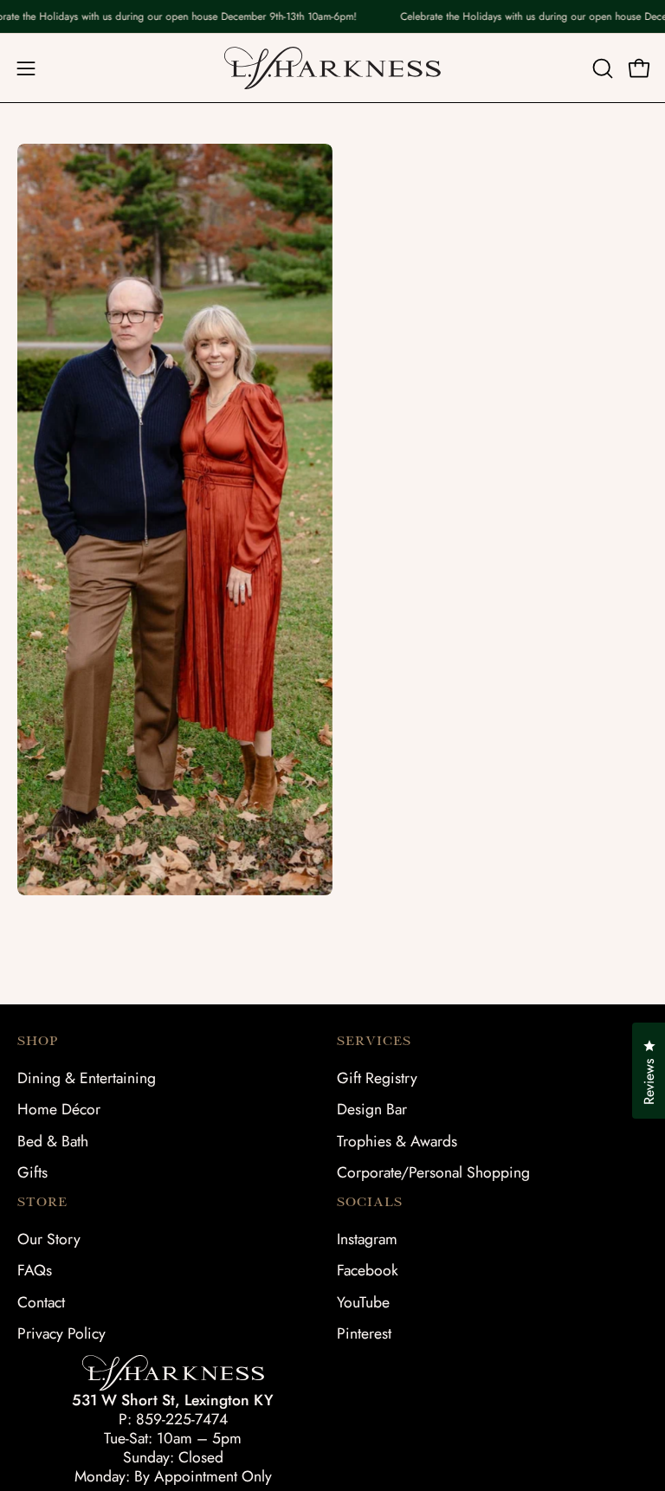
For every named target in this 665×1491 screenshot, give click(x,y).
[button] (601, 68)
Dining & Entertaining (86, 1078)
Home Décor (58, 1109)
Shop (37, 1040)
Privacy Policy (61, 1333)
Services (374, 1040)
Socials (370, 1201)
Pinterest (364, 1333)
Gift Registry (377, 1078)
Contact (41, 1302)
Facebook (367, 1271)
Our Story (49, 1239)
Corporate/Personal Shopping (433, 1172)
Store (42, 1201)
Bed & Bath (52, 1141)
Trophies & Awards (397, 1141)
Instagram (367, 1239)
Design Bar (372, 1109)
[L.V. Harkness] (332, 68)
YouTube (363, 1302)
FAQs (34, 1271)
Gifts (32, 1172)
